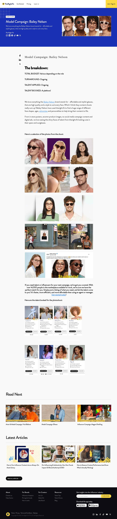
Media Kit (41, 498)
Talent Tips (58, 495)
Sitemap (35, 513)
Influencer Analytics (28, 495)
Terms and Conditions (26, 513)
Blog (56, 500)
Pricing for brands (27, 498)
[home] (8, 4)
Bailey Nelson (49, 101)
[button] (36, 4)
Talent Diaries (59, 498)
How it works (26, 500)
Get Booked (20, 4)
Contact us (9, 495)
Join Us (40, 495)
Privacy (18, 513)
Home (13, 513)
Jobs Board (41, 500)
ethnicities (43, 111)
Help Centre (9, 498)
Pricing (29, 4)
